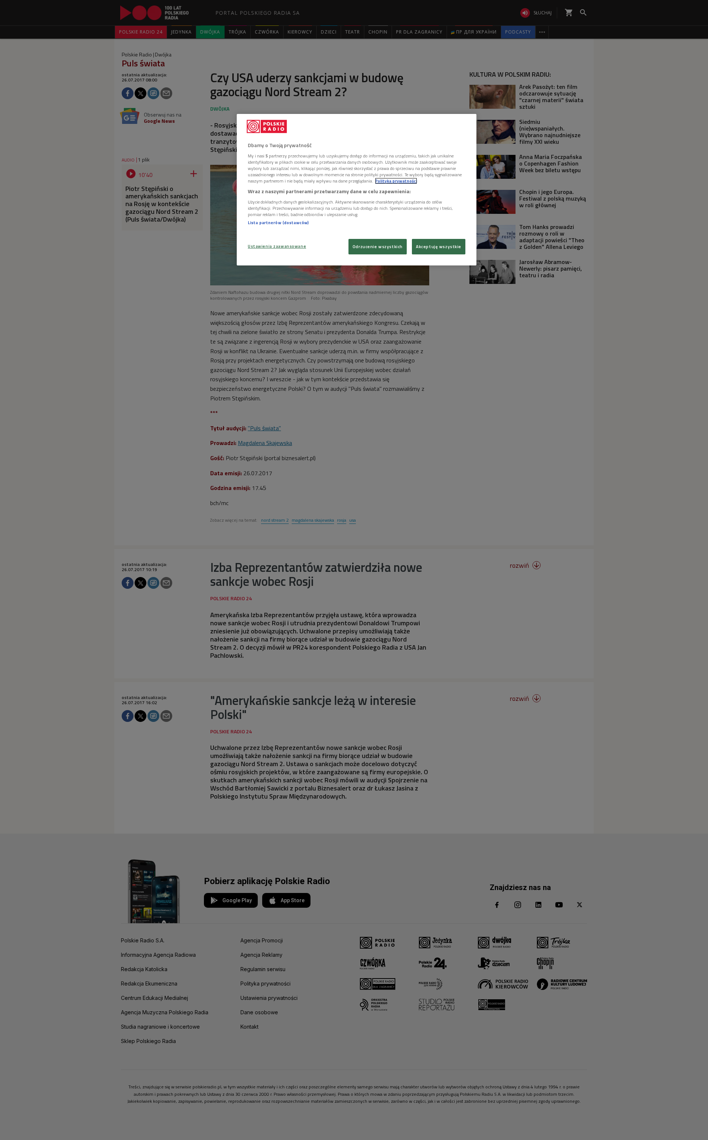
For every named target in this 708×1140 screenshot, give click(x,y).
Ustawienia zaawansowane (277, 246)
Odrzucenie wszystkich (378, 246)
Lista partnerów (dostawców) (278, 222)
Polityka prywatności (396, 181)
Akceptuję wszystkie (438, 246)
